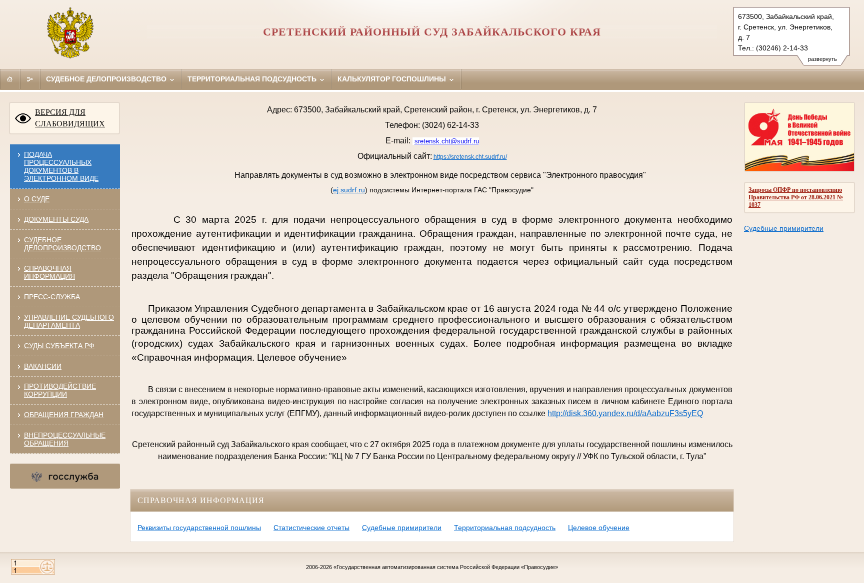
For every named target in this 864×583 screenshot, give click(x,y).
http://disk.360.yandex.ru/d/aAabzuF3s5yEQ (625, 413)
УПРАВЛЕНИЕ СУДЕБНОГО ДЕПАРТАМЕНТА (69, 321)
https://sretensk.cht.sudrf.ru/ (470, 156)
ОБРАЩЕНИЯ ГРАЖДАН (64, 415)
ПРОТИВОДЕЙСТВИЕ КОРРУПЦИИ (60, 390)
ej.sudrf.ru (349, 190)
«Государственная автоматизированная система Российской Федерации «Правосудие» (446, 567)
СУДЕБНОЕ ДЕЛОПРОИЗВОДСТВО (62, 244)
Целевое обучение (599, 528)
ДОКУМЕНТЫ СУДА (56, 219)
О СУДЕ (37, 199)
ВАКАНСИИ (43, 366)
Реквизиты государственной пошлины (199, 528)
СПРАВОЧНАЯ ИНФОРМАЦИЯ (49, 272)
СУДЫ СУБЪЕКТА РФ (59, 346)
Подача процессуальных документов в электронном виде (61, 166)
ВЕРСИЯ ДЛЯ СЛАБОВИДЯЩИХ (70, 118)
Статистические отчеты (312, 528)
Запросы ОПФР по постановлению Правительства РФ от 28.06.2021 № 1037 (795, 197)
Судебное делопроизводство (107, 79)
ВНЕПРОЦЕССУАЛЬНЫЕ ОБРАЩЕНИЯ (65, 439)
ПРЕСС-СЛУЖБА (52, 297)
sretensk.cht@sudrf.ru (446, 141)
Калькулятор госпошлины (393, 79)
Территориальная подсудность (253, 79)
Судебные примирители (784, 228)
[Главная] (10, 79)
